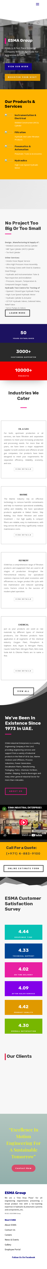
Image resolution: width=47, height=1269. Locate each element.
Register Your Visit (22, 77)
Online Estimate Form (23, 868)
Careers (8, 1234)
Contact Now (23, 1168)
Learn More (17, 313)
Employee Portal (12, 1249)
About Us (15, 791)
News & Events (12, 1239)
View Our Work (18, 67)
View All (23, 691)
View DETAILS (23, 469)
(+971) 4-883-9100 (23, 853)
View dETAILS (23, 535)
